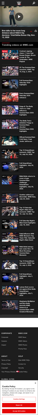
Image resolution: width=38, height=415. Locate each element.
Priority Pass (22, 349)
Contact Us (22, 364)
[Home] (19, 3)
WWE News (22, 337)
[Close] (35, 383)
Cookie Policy (22, 372)
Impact (3, 345)
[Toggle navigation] (3, 3)
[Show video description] (31, 30)
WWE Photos (22, 345)
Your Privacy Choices (5, 372)
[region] (19, 397)
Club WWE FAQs (22, 360)
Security (21, 368)
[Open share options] (35, 30)
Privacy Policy (5, 364)
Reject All (19, 405)
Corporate (4, 337)
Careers (4, 341)
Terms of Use (5, 360)
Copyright (4, 368)
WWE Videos (22, 341)
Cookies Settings (19, 399)
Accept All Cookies (19, 411)
